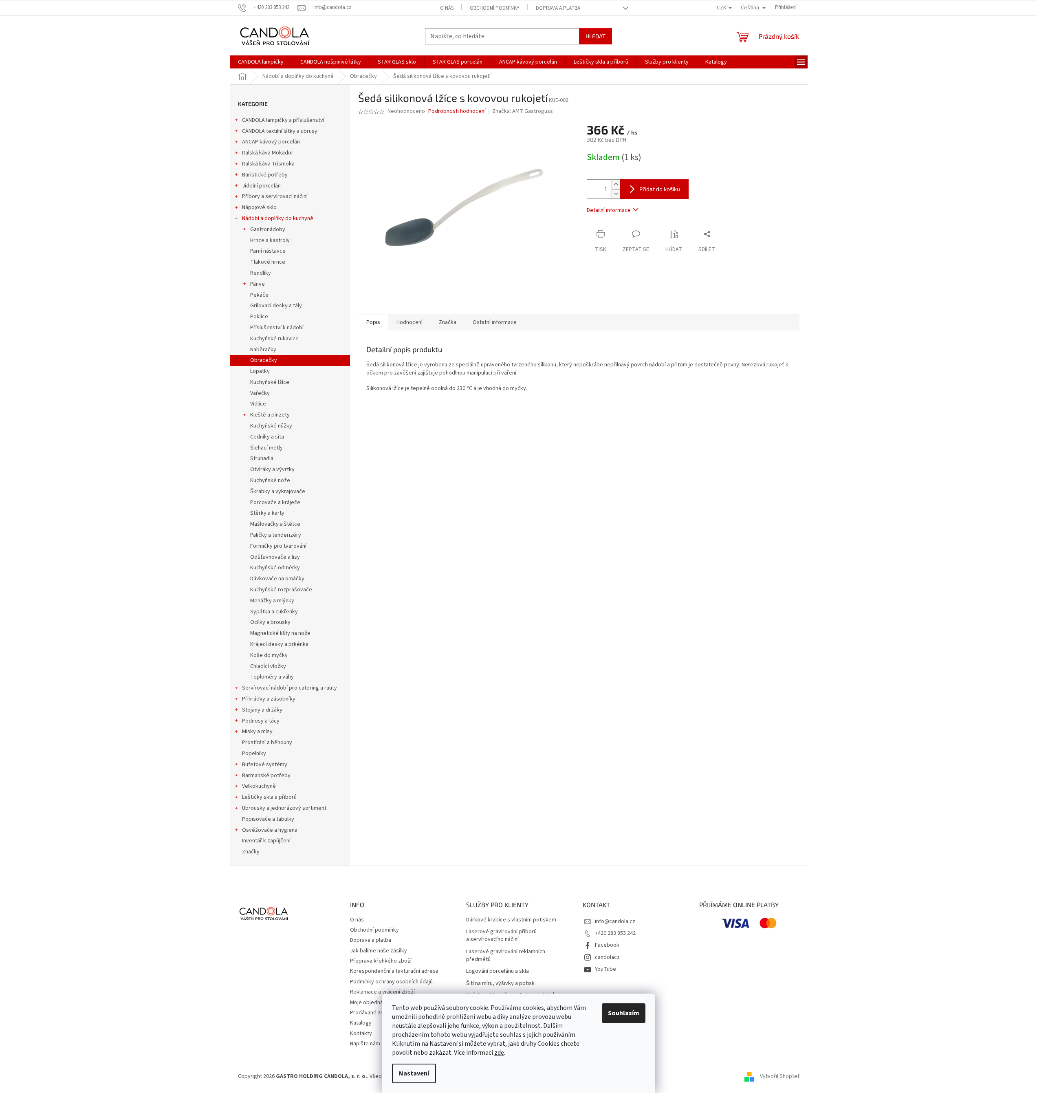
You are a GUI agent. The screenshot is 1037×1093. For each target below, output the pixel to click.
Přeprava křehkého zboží (381, 961)
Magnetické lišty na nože (280, 633)
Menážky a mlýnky (272, 601)
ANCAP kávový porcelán (271, 142)
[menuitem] (261, 61)
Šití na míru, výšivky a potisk (500, 983)
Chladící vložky (268, 666)
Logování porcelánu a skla (497, 971)
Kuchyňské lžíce (269, 382)
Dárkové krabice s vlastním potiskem (511, 920)
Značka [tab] (447, 322)
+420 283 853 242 (615, 933)
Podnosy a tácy (261, 721)
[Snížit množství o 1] (616, 193)
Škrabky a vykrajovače (277, 491)
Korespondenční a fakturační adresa (394, 971)
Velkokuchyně (259, 786)
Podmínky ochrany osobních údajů (391, 982)
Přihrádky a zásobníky (268, 699)
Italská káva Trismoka (268, 164)
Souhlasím (623, 1013)
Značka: (522, 111)
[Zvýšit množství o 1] (616, 184)
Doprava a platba (558, 8)
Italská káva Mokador (267, 153)
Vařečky (260, 393)
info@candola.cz (615, 921)
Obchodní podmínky (495, 8)
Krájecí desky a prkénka (279, 644)
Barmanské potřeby (266, 775)
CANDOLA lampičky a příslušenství (283, 120)
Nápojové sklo (259, 207)
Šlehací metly (266, 448)
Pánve (257, 284)
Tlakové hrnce (267, 262)
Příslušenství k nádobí (277, 328)
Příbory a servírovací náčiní (275, 196)
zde (499, 1052)
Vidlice (258, 404)
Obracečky (263, 360)
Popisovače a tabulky (268, 819)
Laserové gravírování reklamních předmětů (505, 955)
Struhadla (261, 458)
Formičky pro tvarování (278, 546)
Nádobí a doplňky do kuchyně (277, 218)
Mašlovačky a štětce (275, 524)
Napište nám (365, 1044)
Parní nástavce (268, 251)
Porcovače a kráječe (275, 502)
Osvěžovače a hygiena (269, 830)
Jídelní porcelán (261, 186)
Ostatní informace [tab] (495, 322)
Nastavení (414, 1073)
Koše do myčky (269, 655)
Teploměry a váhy (272, 677)
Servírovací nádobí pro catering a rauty (289, 688)
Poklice (259, 317)
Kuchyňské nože (270, 480)
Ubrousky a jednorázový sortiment (284, 808)
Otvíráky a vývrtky (272, 469)
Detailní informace (609, 210)
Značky (251, 852)
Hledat (595, 36)
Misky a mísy (257, 731)
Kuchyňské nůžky (271, 426)
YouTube (605, 969)
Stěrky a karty (267, 513)
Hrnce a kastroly (270, 240)
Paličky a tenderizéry (275, 535)
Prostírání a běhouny (267, 742)
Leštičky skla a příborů (269, 797)
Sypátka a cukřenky (274, 612)
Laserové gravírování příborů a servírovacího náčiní (501, 935)
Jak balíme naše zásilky (378, 951)
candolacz (607, 957)
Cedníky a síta (267, 437)
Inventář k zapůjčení (266, 841)
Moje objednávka (371, 1002)
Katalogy (361, 1023)
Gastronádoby (267, 229)
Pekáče (259, 295)
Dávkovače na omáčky (277, 579)
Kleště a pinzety (270, 415)
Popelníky (254, 753)
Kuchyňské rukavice (274, 339)
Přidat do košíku (659, 188)
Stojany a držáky (262, 710)
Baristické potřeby (265, 175)
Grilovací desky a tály (276, 306)
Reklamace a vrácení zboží (382, 992)
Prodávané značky (372, 1013)
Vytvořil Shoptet (779, 1076)
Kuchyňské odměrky (275, 568)
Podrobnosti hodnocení (457, 111)
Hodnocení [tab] (409, 322)
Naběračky (263, 350)
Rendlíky (260, 273)
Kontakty (361, 1033)
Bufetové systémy (264, 764)
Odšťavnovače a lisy (275, 557)
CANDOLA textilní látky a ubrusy (279, 131)
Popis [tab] (373, 322)
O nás (447, 8)
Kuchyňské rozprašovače (281, 590)
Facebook (607, 945)
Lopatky (260, 371)
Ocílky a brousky (270, 622)
